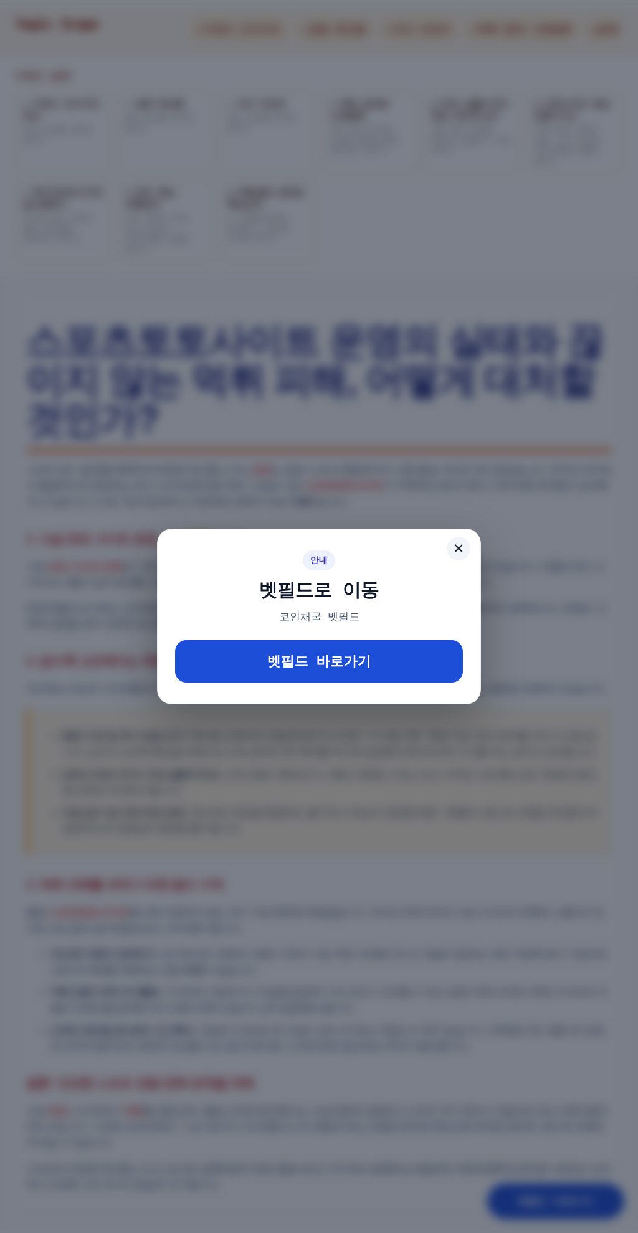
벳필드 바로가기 (319, 661)
